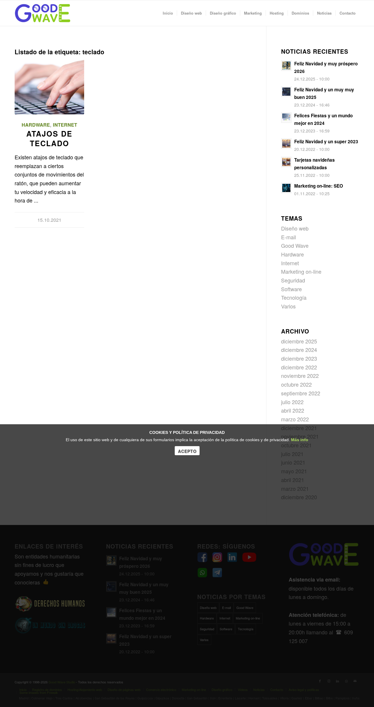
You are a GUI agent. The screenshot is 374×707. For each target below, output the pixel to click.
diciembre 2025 (299, 341)
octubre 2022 (296, 384)
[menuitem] (168, 13)
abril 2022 (292, 410)
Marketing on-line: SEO (318, 186)
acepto (187, 451)
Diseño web (295, 228)
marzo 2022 (295, 419)
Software (291, 289)
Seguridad (293, 280)
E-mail (288, 237)
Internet (65, 124)
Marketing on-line (301, 271)
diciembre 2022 (299, 367)
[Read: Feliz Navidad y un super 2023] (286, 143)
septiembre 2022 (300, 393)
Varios (288, 306)
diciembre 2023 (299, 358)
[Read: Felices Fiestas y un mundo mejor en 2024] (286, 117)
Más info (299, 439)
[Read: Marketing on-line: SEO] (286, 188)
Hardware (36, 124)
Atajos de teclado (49, 138)
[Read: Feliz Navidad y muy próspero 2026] (286, 65)
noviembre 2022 (300, 375)
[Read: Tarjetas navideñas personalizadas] (286, 162)
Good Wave (295, 245)
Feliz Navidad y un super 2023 (326, 141)
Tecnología (294, 297)
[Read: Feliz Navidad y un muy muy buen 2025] (286, 91)
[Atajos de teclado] (49, 86)
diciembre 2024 (299, 349)
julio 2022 (292, 402)
